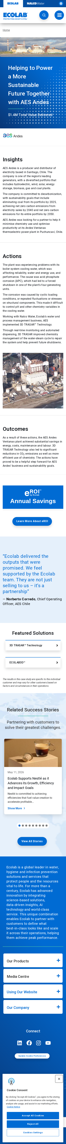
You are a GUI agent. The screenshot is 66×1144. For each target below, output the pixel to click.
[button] (44, 15)
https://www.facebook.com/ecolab (29, 1043)
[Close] (59, 1079)
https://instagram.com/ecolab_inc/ (38, 1043)
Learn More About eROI (32, 521)
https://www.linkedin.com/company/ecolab (19, 1043)
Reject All (33, 1124)
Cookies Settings (33, 1132)
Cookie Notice (13, 1107)
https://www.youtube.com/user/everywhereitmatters (48, 1043)
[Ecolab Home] (14, 16)
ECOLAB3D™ (17, 662)
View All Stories (32, 841)
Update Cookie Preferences (32, 1056)
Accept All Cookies (33, 1115)
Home (6, 30)
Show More (15, 808)
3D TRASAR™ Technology (25, 645)
